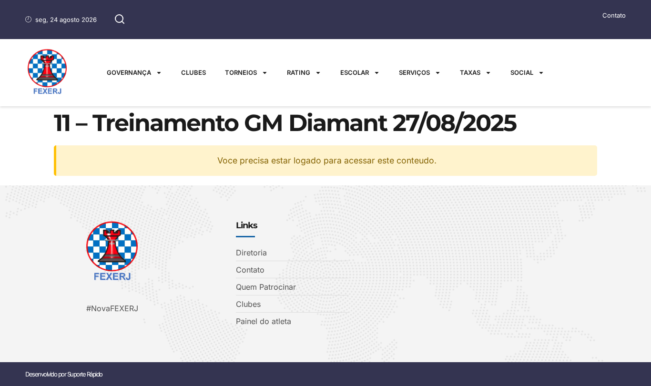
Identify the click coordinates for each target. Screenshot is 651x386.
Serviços (414, 72)
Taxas (470, 72)
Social (521, 72)
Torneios (241, 72)
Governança (129, 72)
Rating (298, 72)
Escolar (354, 72)
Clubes (193, 72)
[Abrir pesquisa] (119, 20)
